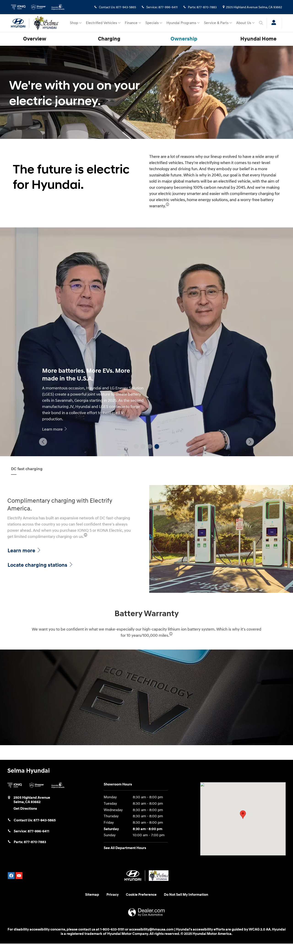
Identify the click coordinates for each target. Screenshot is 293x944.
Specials (152, 23)
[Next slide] (250, 442)
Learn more (22, 551)
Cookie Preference (141, 895)
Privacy (112, 895)
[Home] (20, 23)
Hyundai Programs (181, 23)
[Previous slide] (43, 442)
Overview (34, 39)
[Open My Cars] (272, 23)
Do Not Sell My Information (186, 895)
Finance (131, 23)
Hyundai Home (258, 39)
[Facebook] (11, 875)
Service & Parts (216, 23)
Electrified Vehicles (101, 23)
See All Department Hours (125, 848)
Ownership (184, 39)
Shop (74, 23)
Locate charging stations (38, 565)
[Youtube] (19, 875)
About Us (243, 23)
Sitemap (92, 895)
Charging (109, 39)
